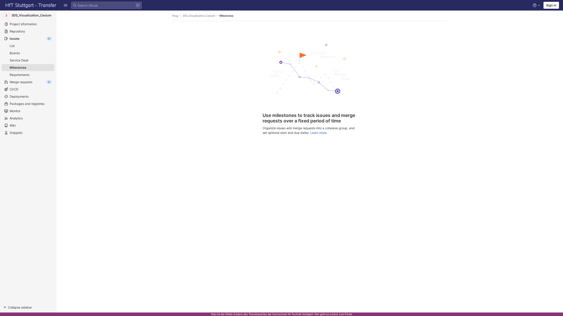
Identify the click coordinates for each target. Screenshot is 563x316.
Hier (316, 314)
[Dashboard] (31, 5)
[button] (65, 5)
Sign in (551, 5)
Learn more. (318, 133)
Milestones (226, 15)
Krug (175, 15)
